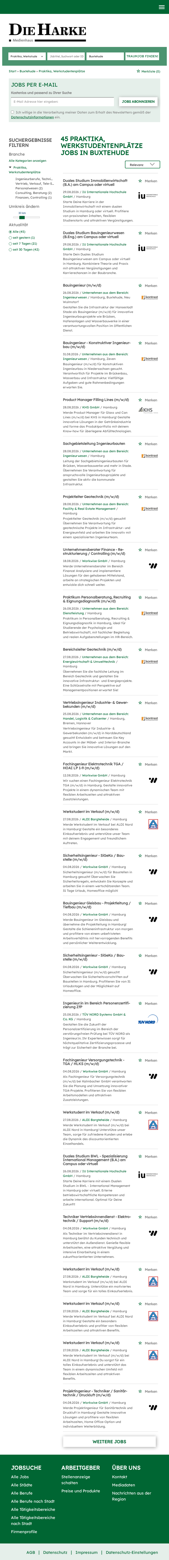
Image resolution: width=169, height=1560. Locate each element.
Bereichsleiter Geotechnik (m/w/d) (92, 649)
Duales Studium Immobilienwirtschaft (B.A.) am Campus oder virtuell (95, 182)
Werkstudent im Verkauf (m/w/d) (91, 811)
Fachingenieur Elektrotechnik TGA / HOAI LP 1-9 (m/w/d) (93, 766)
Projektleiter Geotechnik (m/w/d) (91, 496)
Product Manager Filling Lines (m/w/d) (96, 399)
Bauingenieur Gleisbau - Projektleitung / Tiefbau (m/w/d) (97, 905)
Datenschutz (55, 1552)
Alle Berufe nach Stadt (33, 1501)
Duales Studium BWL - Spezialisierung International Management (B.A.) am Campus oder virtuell (95, 1160)
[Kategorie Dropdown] (41, 56)
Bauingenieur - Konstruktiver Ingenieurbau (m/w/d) (96, 345)
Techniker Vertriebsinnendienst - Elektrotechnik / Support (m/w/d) (97, 1218)
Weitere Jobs (109, 1441)
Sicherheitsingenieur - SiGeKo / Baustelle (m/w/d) (94, 857)
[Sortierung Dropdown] (153, 164)
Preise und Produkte (80, 1490)
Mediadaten (123, 1484)
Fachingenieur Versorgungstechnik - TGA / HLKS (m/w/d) (93, 1062)
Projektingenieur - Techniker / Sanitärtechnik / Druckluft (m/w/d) (95, 1393)
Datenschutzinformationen (32, 117)
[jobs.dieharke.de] (52, 32)
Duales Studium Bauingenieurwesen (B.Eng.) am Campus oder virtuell (93, 235)
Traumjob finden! (142, 56)
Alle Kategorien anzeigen (27, 161)
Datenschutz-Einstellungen (132, 1552)
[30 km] (22, 217)
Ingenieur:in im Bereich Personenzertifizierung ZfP (96, 1005)
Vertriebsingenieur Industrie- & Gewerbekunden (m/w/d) (95, 704)
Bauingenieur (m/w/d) (82, 285)
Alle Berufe (22, 1493)
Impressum (86, 1552)
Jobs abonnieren (138, 101)
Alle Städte (21, 1484)
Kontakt (119, 1476)
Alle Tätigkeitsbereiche (33, 1509)
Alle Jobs (20, 1476)
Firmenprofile (24, 1531)
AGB (30, 1552)
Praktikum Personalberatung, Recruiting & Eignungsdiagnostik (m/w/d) (97, 599)
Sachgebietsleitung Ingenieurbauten (94, 443)
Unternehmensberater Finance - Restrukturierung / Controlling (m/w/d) (94, 551)
